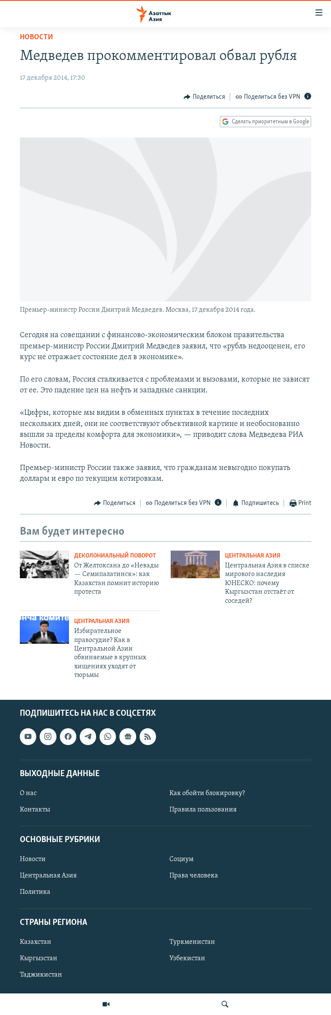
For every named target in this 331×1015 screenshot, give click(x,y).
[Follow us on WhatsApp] (108, 736)
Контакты (35, 809)
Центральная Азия (253, 556)
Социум (181, 859)
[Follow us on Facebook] (68, 736)
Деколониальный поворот (115, 556)
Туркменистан (192, 941)
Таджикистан (41, 974)
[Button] (204, 97)
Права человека (193, 875)
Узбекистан (187, 958)
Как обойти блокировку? (207, 792)
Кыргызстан (38, 958)
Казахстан (35, 941)
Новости (36, 37)
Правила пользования (203, 809)
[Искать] (225, 1004)
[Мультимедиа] (106, 1004)
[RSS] (148, 736)
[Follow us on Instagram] (48, 736)
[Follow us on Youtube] (28, 736)
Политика (35, 892)
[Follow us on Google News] (127, 736)
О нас (28, 792)
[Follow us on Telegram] (88, 736)
